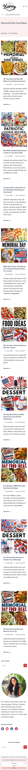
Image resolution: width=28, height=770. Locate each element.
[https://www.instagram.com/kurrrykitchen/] (11, 728)
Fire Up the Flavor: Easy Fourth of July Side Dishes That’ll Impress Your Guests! (14, 189)
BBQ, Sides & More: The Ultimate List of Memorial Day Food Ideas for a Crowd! (14, 268)
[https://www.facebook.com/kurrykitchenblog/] (2, 728)
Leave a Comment (19, 84)
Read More (6, 104)
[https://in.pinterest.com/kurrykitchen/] (16, 728)
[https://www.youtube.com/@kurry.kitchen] (7, 728)
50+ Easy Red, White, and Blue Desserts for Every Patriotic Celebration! (13, 416)
